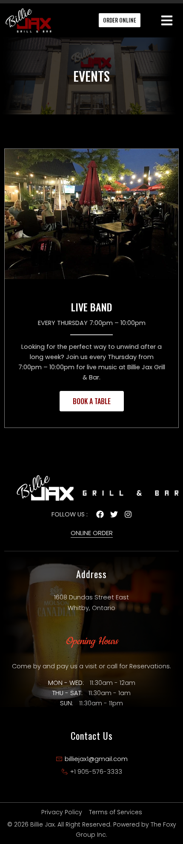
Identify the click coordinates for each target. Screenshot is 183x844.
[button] (167, 20)
